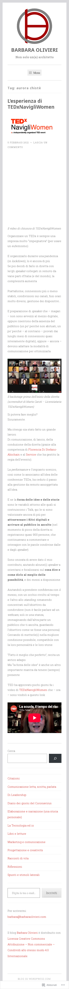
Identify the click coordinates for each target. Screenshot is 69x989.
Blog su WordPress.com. (34, 978)
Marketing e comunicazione (26, 842)
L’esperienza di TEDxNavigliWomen (31, 104)
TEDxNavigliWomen (33, 690)
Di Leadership (17, 795)
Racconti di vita (18, 858)
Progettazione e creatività (25, 850)
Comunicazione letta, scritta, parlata (32, 786)
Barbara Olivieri (27, 932)
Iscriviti (51, 893)
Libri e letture (17, 833)
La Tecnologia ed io (21, 825)
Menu (36, 73)
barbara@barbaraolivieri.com (27, 917)
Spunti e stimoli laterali (24, 875)
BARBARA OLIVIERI (34, 49)
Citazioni (14, 778)
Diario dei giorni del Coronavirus (30, 803)
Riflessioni (15, 866)
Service (31, 454)
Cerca (11, 751)
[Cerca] (55, 758)
